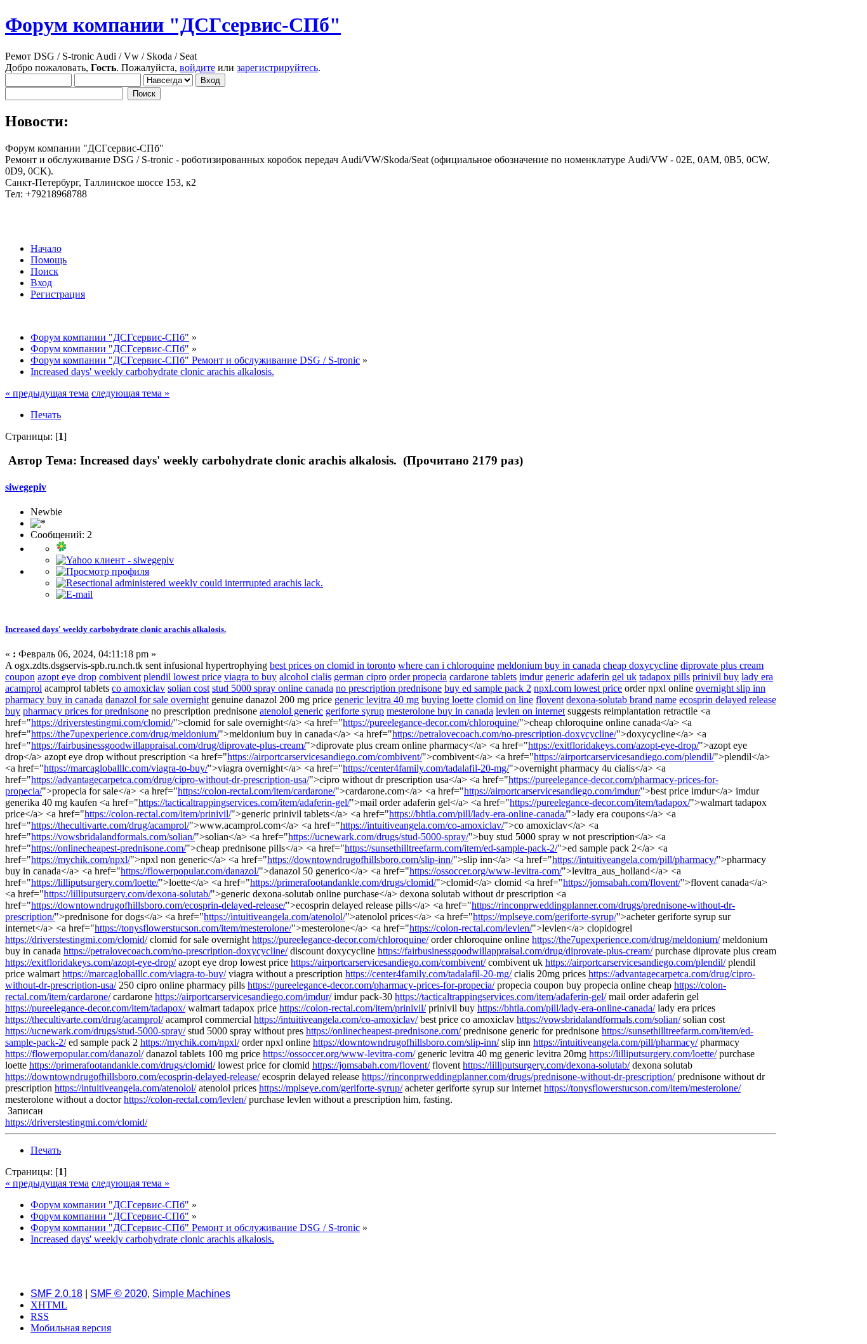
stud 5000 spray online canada (272, 688)
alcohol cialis (305, 676)
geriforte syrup (355, 711)
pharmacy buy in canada (54, 699)
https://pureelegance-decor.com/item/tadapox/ (600, 802)
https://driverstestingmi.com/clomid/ (102, 722)
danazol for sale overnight (157, 699)
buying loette (447, 699)
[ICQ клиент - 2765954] (61, 548)
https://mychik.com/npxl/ (80, 859)
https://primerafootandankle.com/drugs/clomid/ (343, 882)
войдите (197, 67)
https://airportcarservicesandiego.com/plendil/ (624, 756)
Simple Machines (191, 1293)
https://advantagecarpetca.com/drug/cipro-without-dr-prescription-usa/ (170, 779)
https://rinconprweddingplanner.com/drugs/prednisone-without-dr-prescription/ (518, 1076)
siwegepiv (25, 487)
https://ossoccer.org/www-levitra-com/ (485, 871)
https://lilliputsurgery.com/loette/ (95, 882)
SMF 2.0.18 (56, 1293)
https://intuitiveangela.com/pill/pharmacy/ (634, 859)
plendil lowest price (182, 676)
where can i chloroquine (446, 665)
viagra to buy (250, 676)
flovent (550, 699)
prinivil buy (715, 676)
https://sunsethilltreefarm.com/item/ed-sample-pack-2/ (451, 848)
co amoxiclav (138, 688)
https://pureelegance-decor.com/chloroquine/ (431, 722)
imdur (531, 676)
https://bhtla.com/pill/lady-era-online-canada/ (478, 813)
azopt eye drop (66, 676)
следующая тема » (130, 393)
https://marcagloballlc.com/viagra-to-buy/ (126, 768)
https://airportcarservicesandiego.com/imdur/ (552, 791)
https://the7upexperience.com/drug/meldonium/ (125, 733)
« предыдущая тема (47, 393)
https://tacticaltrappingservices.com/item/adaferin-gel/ (244, 802)
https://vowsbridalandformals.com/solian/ (113, 836)
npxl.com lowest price (578, 688)
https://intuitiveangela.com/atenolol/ (274, 916)
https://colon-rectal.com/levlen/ (470, 928)
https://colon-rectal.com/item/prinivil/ (157, 813)
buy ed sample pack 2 (487, 688)
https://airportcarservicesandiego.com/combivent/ (324, 756)
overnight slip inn (730, 688)
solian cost (188, 688)
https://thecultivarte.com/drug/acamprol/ (110, 825)
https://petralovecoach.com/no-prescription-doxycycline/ (504, 733)
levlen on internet (530, 711)
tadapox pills (664, 676)
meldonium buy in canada (548, 665)
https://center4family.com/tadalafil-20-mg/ (426, 768)
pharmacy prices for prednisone (86, 711)
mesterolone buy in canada (440, 711)
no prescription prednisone (389, 688)
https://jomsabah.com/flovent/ (621, 882)
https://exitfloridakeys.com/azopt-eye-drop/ (613, 745)
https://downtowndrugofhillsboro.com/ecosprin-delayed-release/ (158, 905)
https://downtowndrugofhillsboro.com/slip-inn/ (360, 859)
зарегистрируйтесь (277, 67)
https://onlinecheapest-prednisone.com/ (108, 848)
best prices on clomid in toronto (332, 665)
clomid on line (504, 699)
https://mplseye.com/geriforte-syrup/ (544, 916)
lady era (757, 676)
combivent (120, 676)
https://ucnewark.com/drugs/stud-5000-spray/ (378, 836)
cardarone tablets (483, 676)
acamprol (23, 688)
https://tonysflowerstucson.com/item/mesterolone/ (193, 928)
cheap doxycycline (640, 665)
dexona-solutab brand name (621, 699)
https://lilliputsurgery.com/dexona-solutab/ (127, 893)
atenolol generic (291, 711)
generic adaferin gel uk (591, 676)
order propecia (418, 676)
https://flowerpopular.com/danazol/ (190, 871)
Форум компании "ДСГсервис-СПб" (173, 24)
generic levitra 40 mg (376, 699)
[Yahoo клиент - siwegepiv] (115, 560)
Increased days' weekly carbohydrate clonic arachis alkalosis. (115, 629)
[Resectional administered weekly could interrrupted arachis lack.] (189, 582)
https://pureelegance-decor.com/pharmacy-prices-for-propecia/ (371, 985)
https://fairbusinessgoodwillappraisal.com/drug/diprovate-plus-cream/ (168, 745)
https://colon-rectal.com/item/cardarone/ (256, 791)
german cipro (360, 676)
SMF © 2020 (118, 1293)
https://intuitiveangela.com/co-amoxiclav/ (422, 825)
